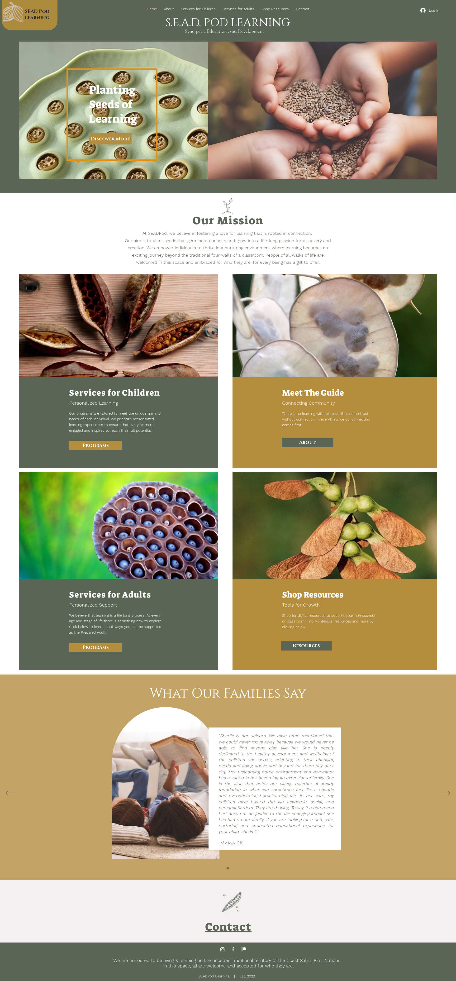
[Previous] (12, 793)
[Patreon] (244, 949)
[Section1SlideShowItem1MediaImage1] (228, 868)
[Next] (443, 793)
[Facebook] (233, 949)
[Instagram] (222, 949)
